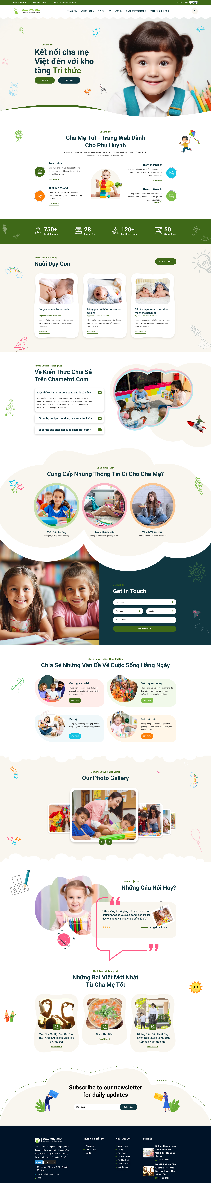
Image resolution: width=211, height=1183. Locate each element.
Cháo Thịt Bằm (57, 1034)
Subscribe (128, 1107)
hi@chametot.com (69, 2)
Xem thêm (53, 179)
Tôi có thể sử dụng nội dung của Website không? (66, 418)
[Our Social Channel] (190, 2)
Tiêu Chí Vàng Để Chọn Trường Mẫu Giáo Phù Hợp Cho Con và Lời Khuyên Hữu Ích (154, 1038)
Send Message (144, 629)
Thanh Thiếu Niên (105, 532)
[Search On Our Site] (195, 11)
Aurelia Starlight (153, 532)
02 (154, 1027)
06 (106, 1027)
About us (44, 80)
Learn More (69, 80)
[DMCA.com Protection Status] (46, 1162)
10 (57, 1027)
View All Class (166, 261)
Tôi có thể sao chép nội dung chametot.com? (64, 429)
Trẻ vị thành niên (57, 532)
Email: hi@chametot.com (48, 1174)
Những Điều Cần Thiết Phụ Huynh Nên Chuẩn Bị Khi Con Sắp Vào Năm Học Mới (105, 1038)
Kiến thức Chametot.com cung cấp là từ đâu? (64, 392)
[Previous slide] (102, 842)
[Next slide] (109, 842)
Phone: (40, 1178)
